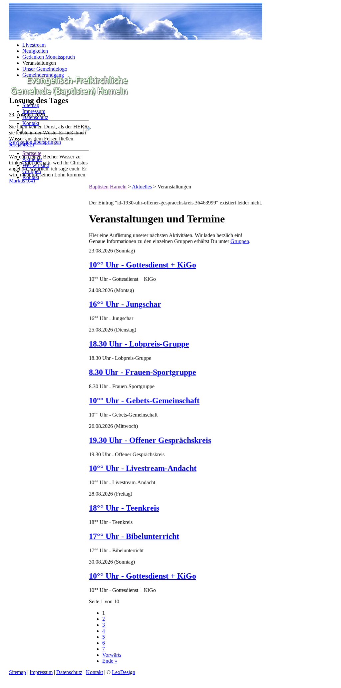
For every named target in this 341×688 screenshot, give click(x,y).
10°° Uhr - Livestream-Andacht (142, 468)
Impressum (33, 111)
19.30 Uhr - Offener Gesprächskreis (150, 440)
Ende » (109, 661)
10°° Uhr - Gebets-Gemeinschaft (144, 400)
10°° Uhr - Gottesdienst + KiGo (142, 264)
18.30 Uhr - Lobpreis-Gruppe (139, 343)
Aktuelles (32, 159)
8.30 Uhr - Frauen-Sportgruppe (142, 372)
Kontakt (30, 123)
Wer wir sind (35, 165)
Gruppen (31, 171)
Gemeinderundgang (43, 75)
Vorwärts (111, 655)
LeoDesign (123, 672)
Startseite (31, 153)
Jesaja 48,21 (22, 144)
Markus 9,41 (22, 180)
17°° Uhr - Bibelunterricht (134, 536)
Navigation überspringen (35, 142)
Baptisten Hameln (108, 186)
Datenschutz (69, 672)
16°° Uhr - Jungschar (125, 304)
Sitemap (30, 105)
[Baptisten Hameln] (69, 95)
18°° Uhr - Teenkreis (124, 508)
